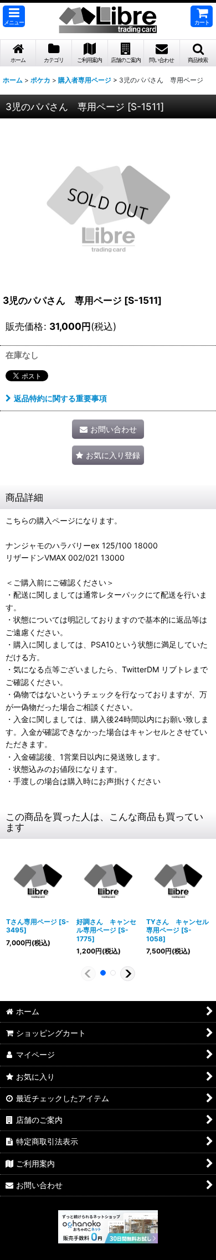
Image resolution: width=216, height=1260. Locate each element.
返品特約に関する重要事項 (60, 398)
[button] (14, 16)
